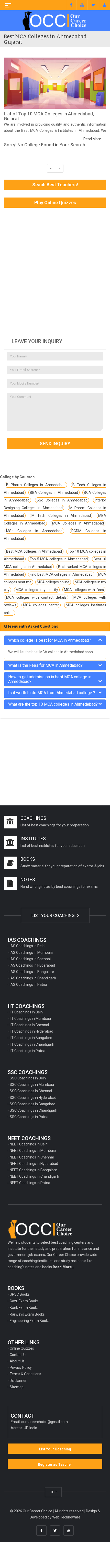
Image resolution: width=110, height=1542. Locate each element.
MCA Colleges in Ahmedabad (78, 523)
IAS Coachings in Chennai (30, 959)
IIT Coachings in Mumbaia (30, 1018)
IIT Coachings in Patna (27, 1051)
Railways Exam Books (27, 1314)
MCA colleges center (41, 605)
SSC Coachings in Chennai (31, 1091)
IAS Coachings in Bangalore (32, 972)
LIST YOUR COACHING (53, 915)
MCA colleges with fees (84, 590)
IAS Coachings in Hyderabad (32, 965)
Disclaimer (18, 1381)
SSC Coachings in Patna (29, 1117)
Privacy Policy (21, 1367)
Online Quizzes (22, 1348)
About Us (17, 1361)
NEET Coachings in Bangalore (33, 1170)
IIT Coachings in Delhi (26, 1012)
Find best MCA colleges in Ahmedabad (61, 574)
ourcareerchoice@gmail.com (44, 1422)
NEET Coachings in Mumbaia (33, 1151)
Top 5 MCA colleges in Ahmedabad (59, 559)
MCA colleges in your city (37, 590)
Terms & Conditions (25, 1374)
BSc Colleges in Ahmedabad (62, 500)
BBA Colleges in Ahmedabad (54, 492)
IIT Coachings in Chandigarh (32, 1044)
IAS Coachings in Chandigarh (33, 978)
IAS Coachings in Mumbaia (31, 952)
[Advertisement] (55, 270)
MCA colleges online (53, 582)
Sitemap (17, 1387)
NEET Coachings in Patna (30, 1183)
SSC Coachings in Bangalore (32, 1104)
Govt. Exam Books (24, 1301)
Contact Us (18, 1355)
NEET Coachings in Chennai (32, 1157)
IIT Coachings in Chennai (29, 1025)
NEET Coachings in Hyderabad (34, 1164)
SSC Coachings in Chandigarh (33, 1110)
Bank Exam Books (24, 1308)
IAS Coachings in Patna (28, 984)
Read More (92, 139)
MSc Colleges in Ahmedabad (34, 531)
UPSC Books (20, 1294)
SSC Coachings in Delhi (28, 1078)
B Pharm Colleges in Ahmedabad (35, 485)
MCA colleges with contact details (36, 597)
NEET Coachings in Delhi (29, 1144)
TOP (53, 1492)
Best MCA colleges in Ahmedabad (34, 551)
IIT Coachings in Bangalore (31, 1038)
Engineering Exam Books (30, 1321)
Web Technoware (66, 1517)
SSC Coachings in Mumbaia (32, 1084)
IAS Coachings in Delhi (27, 946)
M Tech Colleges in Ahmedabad (61, 515)
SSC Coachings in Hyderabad (33, 1098)
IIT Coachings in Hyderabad (31, 1031)
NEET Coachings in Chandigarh (34, 1176)
